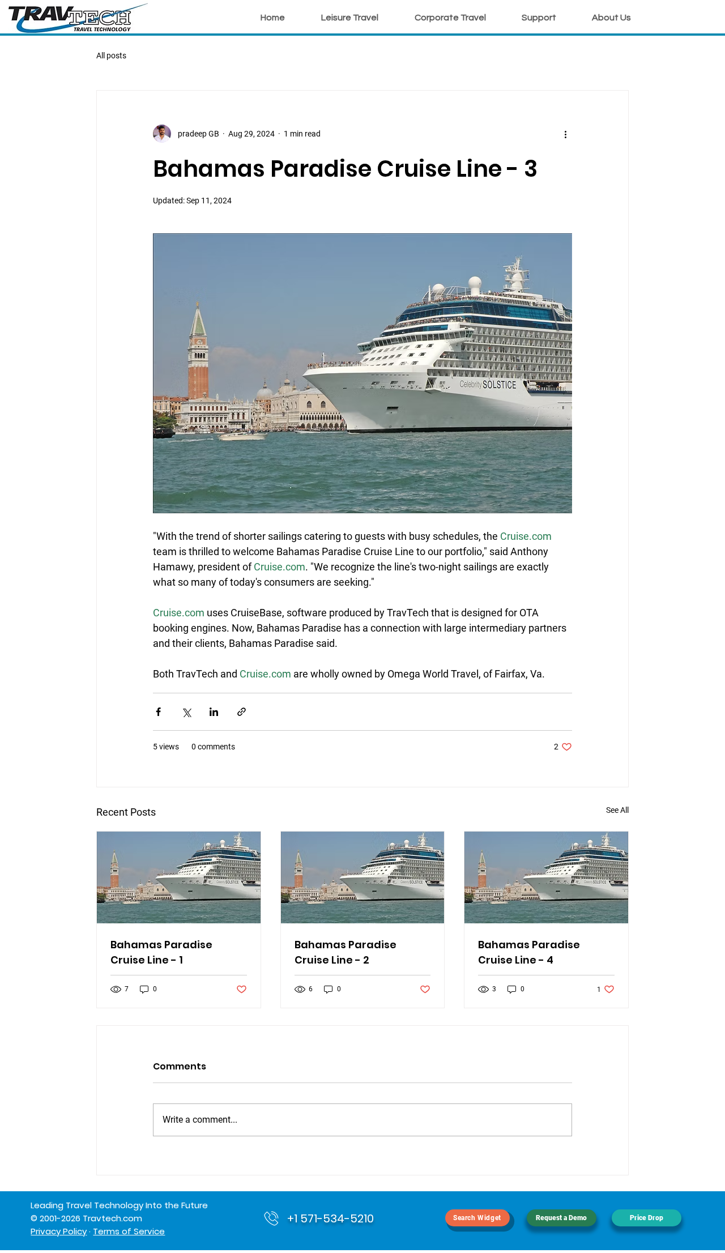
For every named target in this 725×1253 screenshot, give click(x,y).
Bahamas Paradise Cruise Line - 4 (529, 952)
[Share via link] (241, 711)
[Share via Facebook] (158, 711)
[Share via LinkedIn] (213, 711)
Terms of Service (129, 1231)
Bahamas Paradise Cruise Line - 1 (161, 952)
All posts (111, 55)
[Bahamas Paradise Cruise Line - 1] (179, 877)
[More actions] (565, 133)
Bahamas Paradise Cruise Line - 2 (345, 952)
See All (617, 810)
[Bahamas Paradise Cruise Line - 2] (363, 877)
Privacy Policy (59, 1231)
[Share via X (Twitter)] (186, 711)
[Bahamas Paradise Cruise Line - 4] (546, 877)
